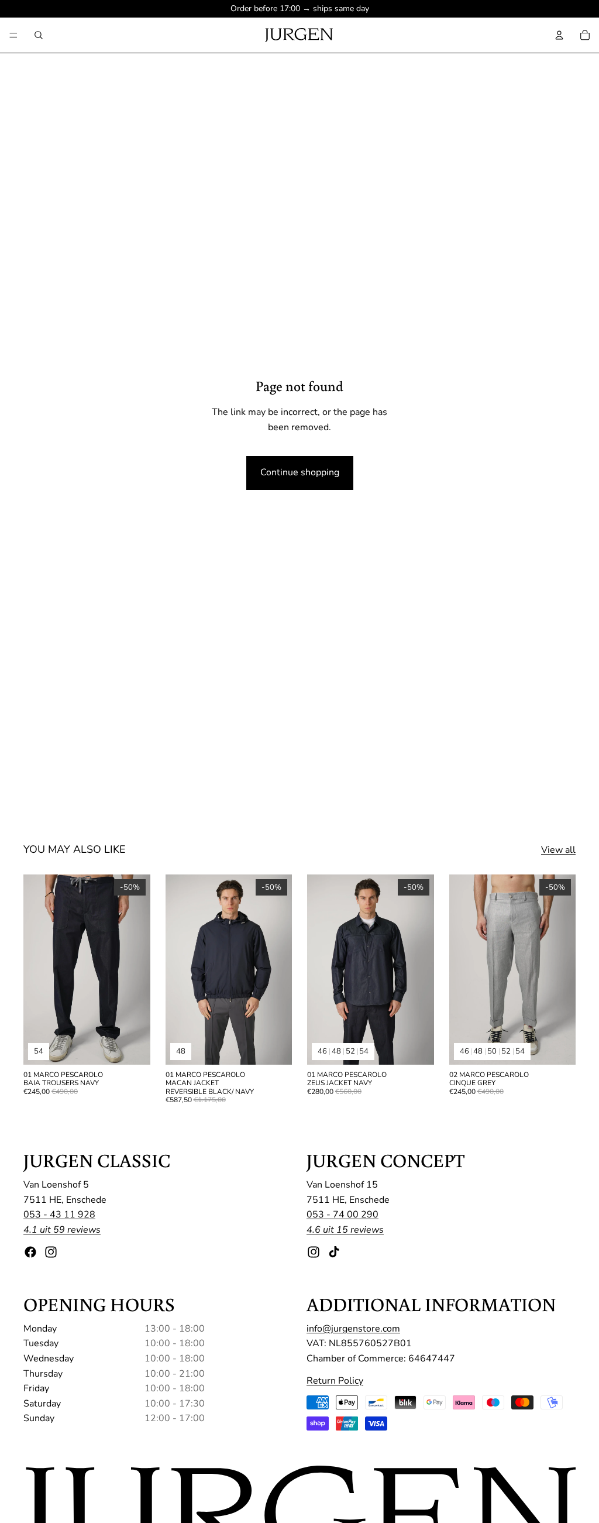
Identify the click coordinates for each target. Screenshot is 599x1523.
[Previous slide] (36, 969)
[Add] (273, 1046)
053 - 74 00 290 (342, 1214)
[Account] (559, 35)
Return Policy (335, 1380)
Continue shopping (299, 472)
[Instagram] (51, 1251)
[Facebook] (30, 1251)
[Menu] (13, 35)
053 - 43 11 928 (59, 1214)
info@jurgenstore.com (353, 1328)
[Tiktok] (334, 1251)
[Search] (38, 35)
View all (558, 849)
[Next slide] (137, 969)
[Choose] (132, 1046)
